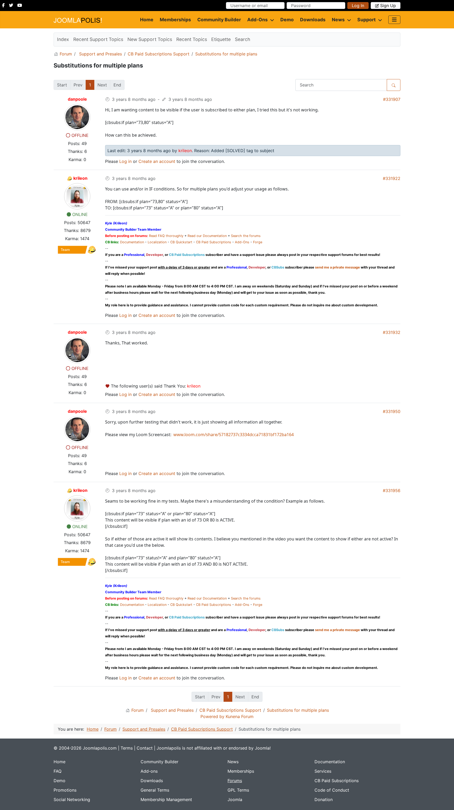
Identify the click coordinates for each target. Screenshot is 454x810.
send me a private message (337, 267)
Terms (127, 748)
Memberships (175, 19)
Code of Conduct (331, 790)
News (338, 19)
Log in (358, 5)
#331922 (391, 178)
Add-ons (257, 19)
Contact (145, 748)
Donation (323, 799)
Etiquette (221, 39)
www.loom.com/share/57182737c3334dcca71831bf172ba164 (233, 434)
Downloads (313, 19)
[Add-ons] (271, 19)
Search (242, 39)
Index (63, 39)
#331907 (391, 99)
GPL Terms (238, 790)
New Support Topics (149, 39)
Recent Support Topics (98, 39)
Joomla (235, 799)
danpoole (77, 99)
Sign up (388, 5)
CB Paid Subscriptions (213, 242)
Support (366, 19)
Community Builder (219, 19)
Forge (257, 242)
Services (322, 771)
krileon (80, 178)
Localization (157, 242)
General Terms (155, 790)
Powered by (212, 716)
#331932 (391, 332)
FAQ (57, 771)
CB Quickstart (181, 242)
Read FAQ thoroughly (166, 236)
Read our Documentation (207, 236)
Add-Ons (242, 242)
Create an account (156, 161)
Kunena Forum (240, 716)
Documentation (132, 242)
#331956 (391, 490)
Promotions (65, 790)
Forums (235, 780)
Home (146, 19)
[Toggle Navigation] (394, 20)
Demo (287, 19)
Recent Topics (191, 39)
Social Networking (72, 799)
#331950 (391, 411)
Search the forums (246, 236)
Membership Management (166, 799)
